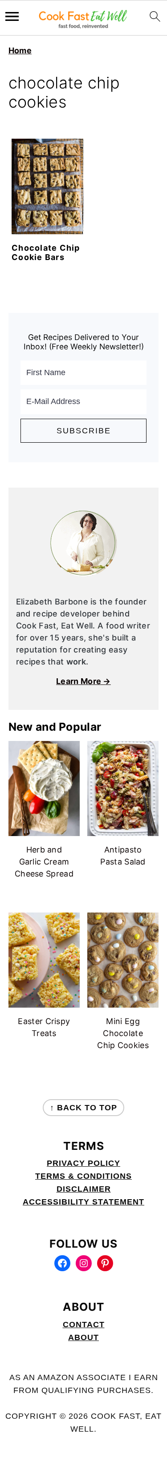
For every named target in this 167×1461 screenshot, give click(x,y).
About (83, 1337)
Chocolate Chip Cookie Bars (46, 252)
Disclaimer (84, 1189)
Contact (84, 1324)
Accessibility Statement (83, 1201)
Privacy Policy (83, 1163)
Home (20, 50)
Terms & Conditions (83, 1176)
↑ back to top (83, 1107)
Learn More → (83, 681)
